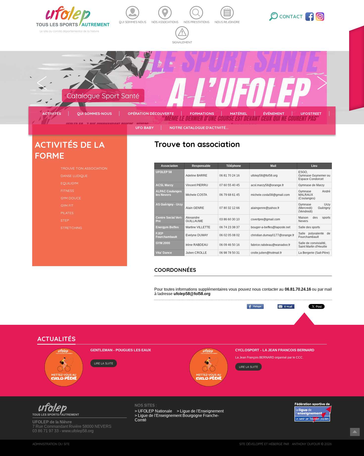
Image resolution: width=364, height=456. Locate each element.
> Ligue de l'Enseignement (200, 411)
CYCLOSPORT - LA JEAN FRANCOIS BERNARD (274, 350)
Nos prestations (196, 22)
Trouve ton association (84, 168)
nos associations (165, 22)
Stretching (71, 228)
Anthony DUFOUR (306, 444)
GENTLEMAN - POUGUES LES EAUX (120, 350)
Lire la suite (103, 363)
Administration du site (51, 444)
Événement (274, 113)
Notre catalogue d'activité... (199, 127)
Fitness (67, 190)
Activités (51, 113)
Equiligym (69, 183)
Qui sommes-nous (94, 113)
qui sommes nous (132, 22)
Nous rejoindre (227, 22)
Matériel (238, 113)
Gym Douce (71, 198)
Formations (202, 113)
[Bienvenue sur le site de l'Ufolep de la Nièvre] (72, 16)
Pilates (67, 213)
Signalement (182, 42)
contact (291, 16)
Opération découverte (151, 113)
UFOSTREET (311, 113)
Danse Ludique (74, 176)
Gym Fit (67, 205)
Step (65, 220)
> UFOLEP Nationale (153, 411)
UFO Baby (144, 127)
